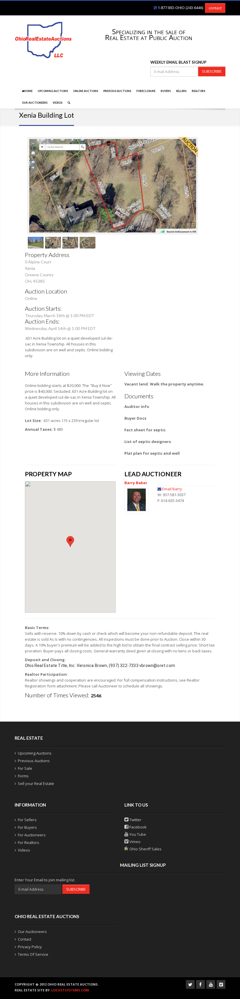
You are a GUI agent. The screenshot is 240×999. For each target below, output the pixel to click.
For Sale (25, 768)
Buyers (166, 91)
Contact (24, 939)
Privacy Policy (30, 946)
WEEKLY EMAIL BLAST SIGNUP (178, 62)
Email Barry (172, 488)
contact (215, 8)
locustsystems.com (70, 990)
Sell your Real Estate (36, 783)
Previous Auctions (117, 91)
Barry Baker (135, 482)
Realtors (198, 91)
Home (28, 91)
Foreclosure (145, 91)
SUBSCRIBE (212, 71)
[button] (70, 541)
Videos (57, 102)
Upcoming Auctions (53, 91)
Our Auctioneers (34, 102)
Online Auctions (85, 91)
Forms (23, 776)
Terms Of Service (33, 954)
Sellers (181, 91)
